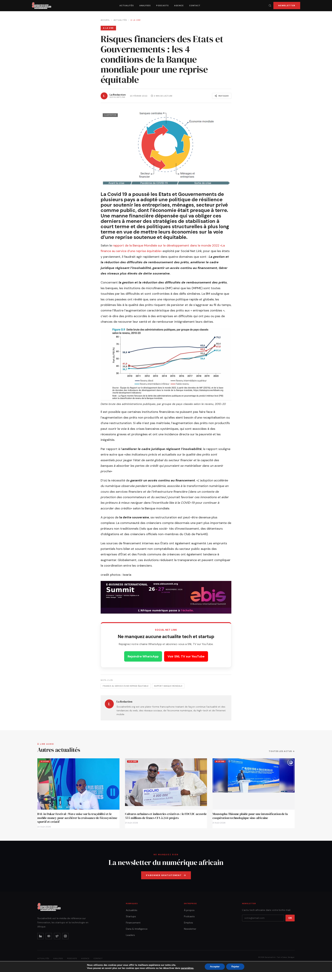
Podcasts (162, 5)
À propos (189, 910)
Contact (195, 5)
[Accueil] (41, 5)
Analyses (145, 5)
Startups (131, 916)
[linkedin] (40, 936)
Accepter (215, 966)
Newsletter (286, 5)
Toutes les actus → (282, 751)
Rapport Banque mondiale (168, 686)
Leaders (130, 935)
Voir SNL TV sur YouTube (186, 656)
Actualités (126, 5)
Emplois (188, 922)
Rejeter (235, 966)
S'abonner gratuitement (164, 875)
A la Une (136, 20)
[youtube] (49, 936)
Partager (223, 96)
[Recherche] (270, 5)
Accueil (105, 20)
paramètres (187, 968)
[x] (57, 936)
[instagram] (65, 936)
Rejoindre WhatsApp (143, 656)
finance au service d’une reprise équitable (125, 686)
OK (290, 917)
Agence (179, 5)
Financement (133, 922)
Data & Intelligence (136, 928)
